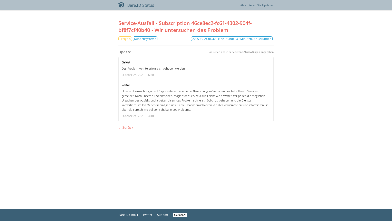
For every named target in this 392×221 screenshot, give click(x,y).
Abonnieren (257, 5)
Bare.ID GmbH (128, 215)
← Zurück (125, 127)
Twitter (147, 215)
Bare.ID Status (140, 5)
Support (162, 215)
